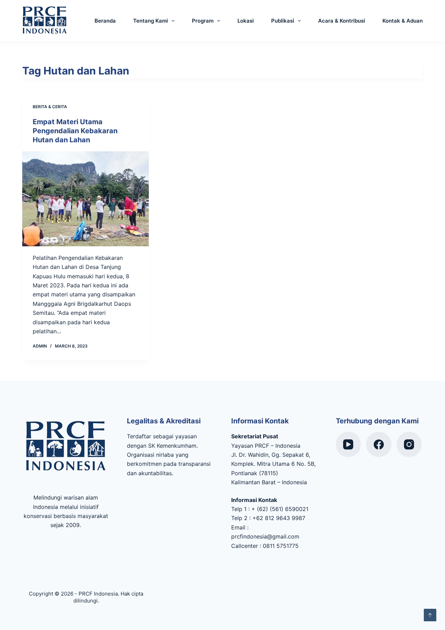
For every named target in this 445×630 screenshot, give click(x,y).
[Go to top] (430, 615)
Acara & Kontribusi (341, 20)
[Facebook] (378, 444)
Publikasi (282, 20)
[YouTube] (348, 444)
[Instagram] (409, 444)
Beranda (105, 20)
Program (202, 20)
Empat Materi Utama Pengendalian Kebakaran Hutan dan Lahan (75, 131)
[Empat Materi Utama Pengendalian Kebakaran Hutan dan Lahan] (85, 198)
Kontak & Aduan (402, 20)
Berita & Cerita (50, 106)
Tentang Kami (150, 20)
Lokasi (245, 20)
